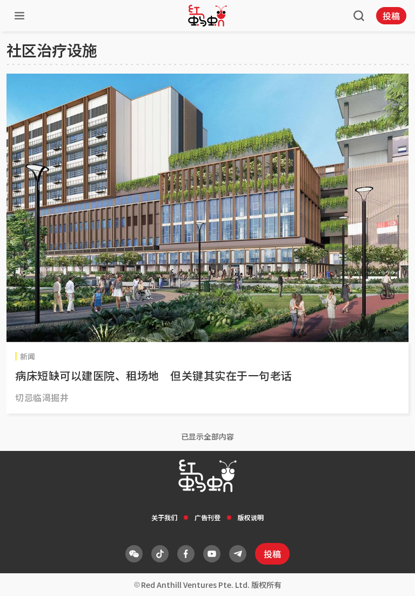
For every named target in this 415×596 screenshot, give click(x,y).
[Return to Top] (390, 576)
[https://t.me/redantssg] (237, 553)
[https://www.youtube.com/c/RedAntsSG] (211, 553)
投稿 (391, 15)
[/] (207, 16)
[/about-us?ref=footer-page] (134, 553)
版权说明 (251, 517)
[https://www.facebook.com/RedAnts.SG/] (186, 553)
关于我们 (164, 517)
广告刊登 (207, 517)
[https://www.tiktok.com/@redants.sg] (160, 553)
